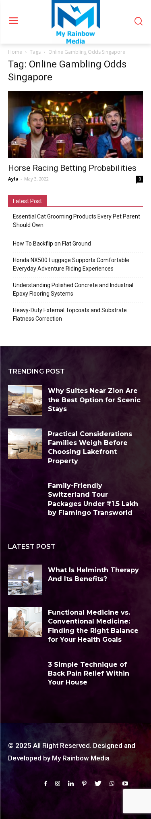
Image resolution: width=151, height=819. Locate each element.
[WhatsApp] (111, 784)
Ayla (13, 179)
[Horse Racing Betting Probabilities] (75, 124)
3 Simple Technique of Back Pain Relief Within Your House (88, 674)
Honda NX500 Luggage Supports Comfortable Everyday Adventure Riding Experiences (71, 264)
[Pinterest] (84, 784)
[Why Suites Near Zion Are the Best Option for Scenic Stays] (25, 400)
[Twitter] (98, 784)
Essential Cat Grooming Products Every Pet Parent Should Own (76, 220)
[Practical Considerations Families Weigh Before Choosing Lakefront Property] (25, 443)
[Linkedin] (71, 784)
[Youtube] (125, 784)
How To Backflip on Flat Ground (52, 243)
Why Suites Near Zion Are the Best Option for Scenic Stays (94, 400)
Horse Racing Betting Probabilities (72, 168)
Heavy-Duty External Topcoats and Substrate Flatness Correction (70, 314)
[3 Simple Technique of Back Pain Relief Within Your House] (25, 674)
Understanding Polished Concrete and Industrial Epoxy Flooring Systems (73, 289)
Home (15, 51)
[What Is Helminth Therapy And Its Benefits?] (25, 580)
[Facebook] (45, 784)
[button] (138, 22)
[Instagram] (57, 784)
